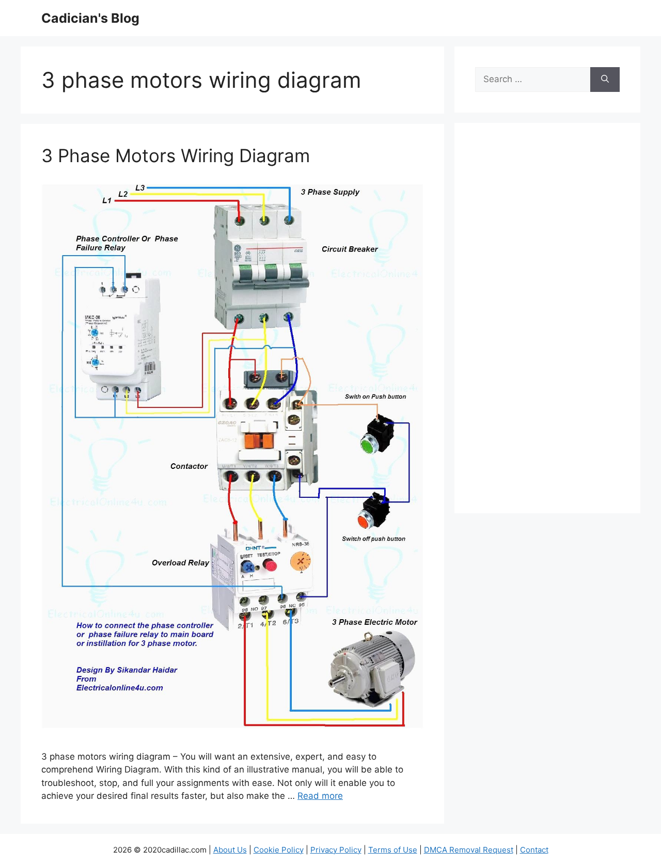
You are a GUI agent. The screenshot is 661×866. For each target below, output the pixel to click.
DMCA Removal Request (468, 850)
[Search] (605, 79)
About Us (230, 850)
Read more (320, 796)
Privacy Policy (335, 850)
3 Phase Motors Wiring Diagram (175, 155)
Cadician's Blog (90, 18)
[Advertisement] (547, 325)
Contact (534, 850)
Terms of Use (392, 850)
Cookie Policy (279, 850)
